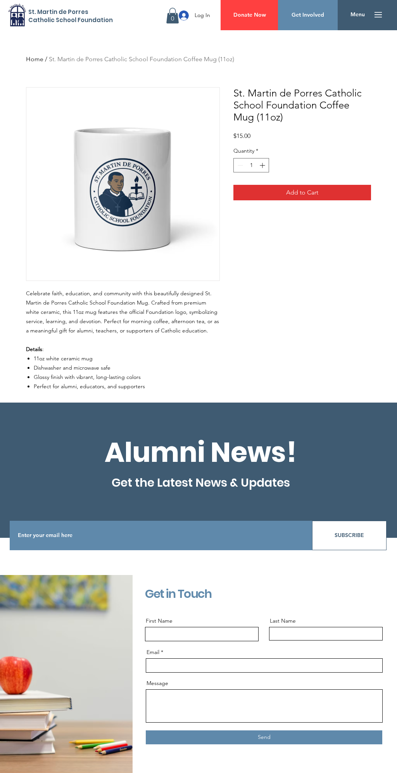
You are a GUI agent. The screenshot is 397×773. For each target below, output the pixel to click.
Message (157, 683)
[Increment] (263, 165)
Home (34, 59)
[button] (172, 16)
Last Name (283, 620)
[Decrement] (239, 165)
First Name (159, 620)
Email (153, 652)
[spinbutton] (251, 165)
